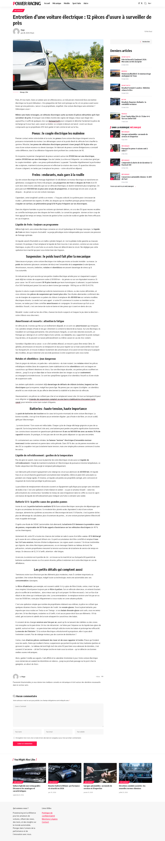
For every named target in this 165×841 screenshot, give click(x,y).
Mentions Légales (50, 819)
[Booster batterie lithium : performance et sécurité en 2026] (64, 773)
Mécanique (18, 10)
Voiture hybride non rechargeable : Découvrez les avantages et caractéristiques (27, 788)
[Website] (102, 676)
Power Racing (27, 3)
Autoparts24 (54, 121)
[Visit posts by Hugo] (16, 31)
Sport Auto (126, 57)
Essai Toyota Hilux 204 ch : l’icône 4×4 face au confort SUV (136, 117)
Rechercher (146, 41)
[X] (141, 3)
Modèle (124, 71)
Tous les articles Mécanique (123, 186)
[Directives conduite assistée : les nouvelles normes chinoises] (135, 773)
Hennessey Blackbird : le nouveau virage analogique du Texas (136, 75)
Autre (124, 99)
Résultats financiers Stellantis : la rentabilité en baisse (134, 103)
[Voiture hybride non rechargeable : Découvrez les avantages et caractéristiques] (29, 773)
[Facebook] (139, 3)
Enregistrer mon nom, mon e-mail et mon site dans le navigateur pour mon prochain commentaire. (48, 738)
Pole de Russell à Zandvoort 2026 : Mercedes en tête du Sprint (134, 60)
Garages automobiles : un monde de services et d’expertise (135, 135)
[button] (145, 3)
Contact (45, 822)
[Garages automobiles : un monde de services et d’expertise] (100, 773)
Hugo (23, 30)
